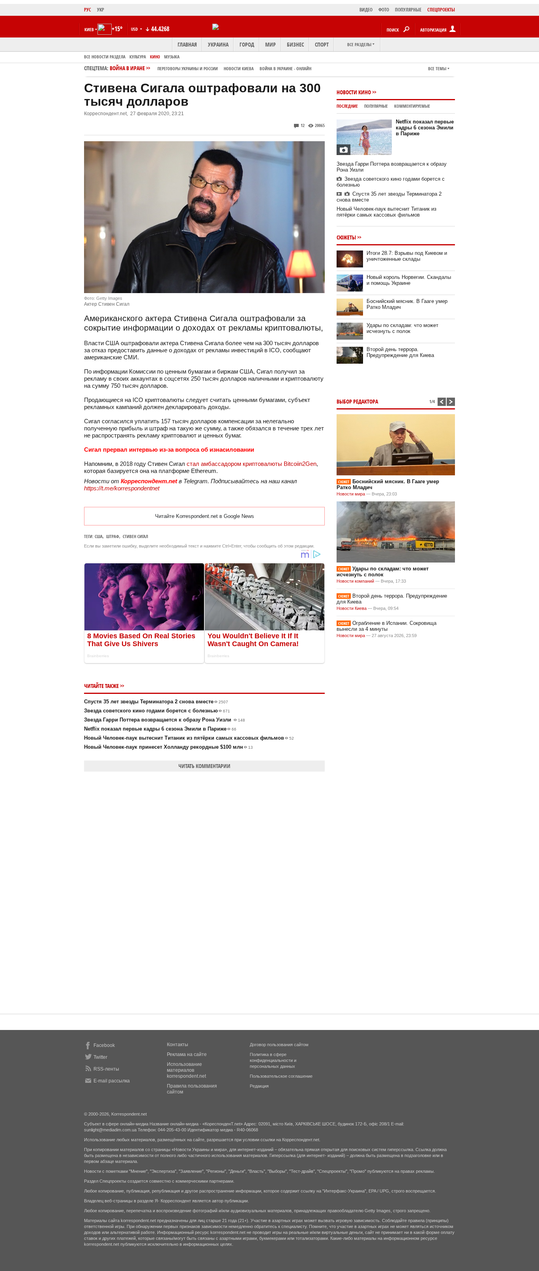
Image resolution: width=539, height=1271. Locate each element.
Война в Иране (210, 68)
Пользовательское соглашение (281, 1076)
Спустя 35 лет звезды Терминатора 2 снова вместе (156, 702)
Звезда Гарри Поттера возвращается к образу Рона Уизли (164, 720)
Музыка (172, 57)
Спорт (322, 44)
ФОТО (383, 9)
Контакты (177, 1044)
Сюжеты (346, 237)
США (99, 536)
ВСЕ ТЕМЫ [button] (437, 68)
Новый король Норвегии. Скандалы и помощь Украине (409, 280)
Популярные (376, 106)
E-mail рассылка (112, 1081)
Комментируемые (412, 106)
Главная (187, 44)
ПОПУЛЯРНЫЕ (408, 9)
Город (247, 44)
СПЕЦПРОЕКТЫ (441, 9)
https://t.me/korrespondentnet (121, 488)
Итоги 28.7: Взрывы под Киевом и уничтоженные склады (407, 256)
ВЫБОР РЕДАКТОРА (357, 401)
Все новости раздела (104, 57)
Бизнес (295, 44)
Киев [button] (89, 29)
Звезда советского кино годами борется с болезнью (157, 711)
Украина (218, 44)
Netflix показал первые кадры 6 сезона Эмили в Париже (160, 729)
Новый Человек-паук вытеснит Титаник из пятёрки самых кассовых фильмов (189, 738)
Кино (155, 57)
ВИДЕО (365, 9)
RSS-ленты (106, 1069)
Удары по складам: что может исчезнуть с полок (402, 328)
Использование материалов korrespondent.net (186, 1070)
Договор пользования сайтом (279, 1044)
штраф (112, 536)
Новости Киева (352, 608)
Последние (347, 106)
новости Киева (239, 68)
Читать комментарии (204, 766)
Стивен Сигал (135, 536)
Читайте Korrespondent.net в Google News (204, 516)
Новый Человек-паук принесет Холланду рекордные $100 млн (168, 747)
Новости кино (354, 92)
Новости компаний (355, 581)
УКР (100, 9)
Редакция (259, 1086)
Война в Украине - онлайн (285, 68)
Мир (270, 44)
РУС (87, 9)
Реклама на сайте (187, 1054)
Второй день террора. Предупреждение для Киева (400, 352)
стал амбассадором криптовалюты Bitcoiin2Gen (251, 463)
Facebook (104, 1045)
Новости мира (351, 494)
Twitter (100, 1057)
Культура (137, 57)
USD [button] (135, 29)
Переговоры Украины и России (187, 68)
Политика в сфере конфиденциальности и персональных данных (273, 1060)
